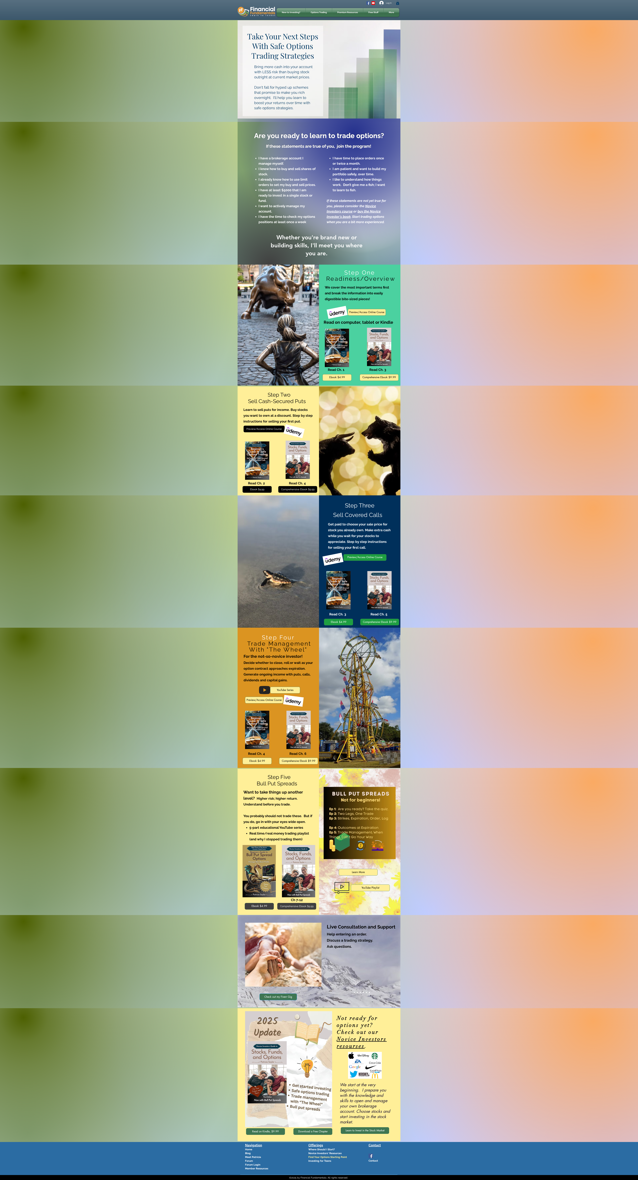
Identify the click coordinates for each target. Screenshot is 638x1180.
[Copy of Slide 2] (366, 992)
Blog (248, 1153)
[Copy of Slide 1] (363, 992)
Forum (249, 1160)
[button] (397, 3)
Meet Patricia (253, 1157)
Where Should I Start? (320, 1149)
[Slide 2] (357, 992)
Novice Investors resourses (362, 1043)
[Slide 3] (360, 992)
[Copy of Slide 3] (369, 992)
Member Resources (256, 1168)
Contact (373, 1160)
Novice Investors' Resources (320, 1153)
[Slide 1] (354, 992)
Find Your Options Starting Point (320, 1157)
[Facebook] (368, 3)
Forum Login (252, 1164)
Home (248, 1149)
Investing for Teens (319, 1160)
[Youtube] (373, 3)
